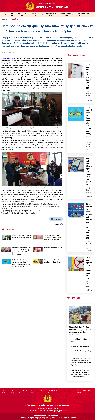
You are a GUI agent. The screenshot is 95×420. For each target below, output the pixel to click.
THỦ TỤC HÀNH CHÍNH (66, 14)
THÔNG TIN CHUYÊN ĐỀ (36, 14)
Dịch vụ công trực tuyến (83, 392)
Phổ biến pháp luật (52, 392)
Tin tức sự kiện (23, 392)
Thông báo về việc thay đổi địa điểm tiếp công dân (18, 213)
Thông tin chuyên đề (37, 392)
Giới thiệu (11, 14)
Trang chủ (4, 19)
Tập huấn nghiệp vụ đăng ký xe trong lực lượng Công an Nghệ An (22, 211)
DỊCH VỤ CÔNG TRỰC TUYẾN (82, 14)
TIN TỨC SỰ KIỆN (22, 14)
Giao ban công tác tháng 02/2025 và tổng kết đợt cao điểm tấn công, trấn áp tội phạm (29, 204)
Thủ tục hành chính (67, 392)
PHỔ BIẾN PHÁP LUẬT (51, 14)
